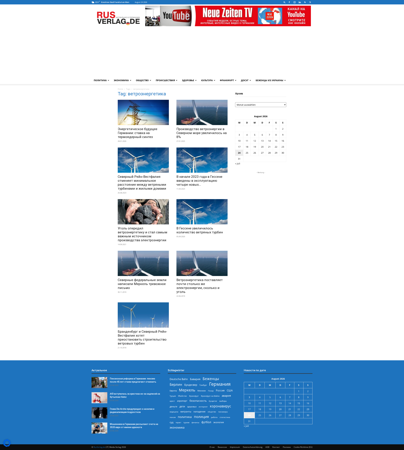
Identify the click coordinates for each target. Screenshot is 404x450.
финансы (195, 422)
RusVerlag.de (99, 447)
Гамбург (203, 385)
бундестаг (213, 401)
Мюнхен (201, 390)
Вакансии (222, 447)
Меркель (187, 390)
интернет (203, 406)
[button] (284, 2)
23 (283, 146)
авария (226, 395)
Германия (220, 384)
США (230, 390)
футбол (206, 422)
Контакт (276, 447)
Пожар (211, 391)
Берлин (176, 384)
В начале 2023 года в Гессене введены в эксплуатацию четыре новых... (199, 180)
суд (171, 422)
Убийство (182, 396)
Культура (207, 80)
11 (247, 140)
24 (239, 152)
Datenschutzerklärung (252, 447)
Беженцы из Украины (269, 80)
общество (212, 412)
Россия (220, 390)
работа (214, 417)
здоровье (191, 406)
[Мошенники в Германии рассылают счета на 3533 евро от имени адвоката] (99, 428)
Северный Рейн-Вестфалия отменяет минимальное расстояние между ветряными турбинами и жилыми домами (142, 182)
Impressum (235, 447)
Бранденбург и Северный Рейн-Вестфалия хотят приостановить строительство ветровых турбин (142, 337)
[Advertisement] (202, 53)
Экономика (121, 80)
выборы (223, 401)
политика (185, 416)
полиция (201, 416)
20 (262, 146)
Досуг (245, 80)
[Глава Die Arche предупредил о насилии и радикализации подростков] (99, 412)
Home (120, 89)
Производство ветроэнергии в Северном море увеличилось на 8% (201, 133)
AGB (267, 447)
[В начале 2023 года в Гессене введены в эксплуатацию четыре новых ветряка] (202, 160)
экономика (177, 427)
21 (269, 146)
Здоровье (188, 80)
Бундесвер (190, 385)
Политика (100, 80)
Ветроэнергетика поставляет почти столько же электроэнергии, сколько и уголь (199, 286)
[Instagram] (294, 2)
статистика (225, 417)
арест (172, 401)
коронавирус (220, 406)
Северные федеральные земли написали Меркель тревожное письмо (142, 284)
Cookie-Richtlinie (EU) (303, 447)
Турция (173, 396)
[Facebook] (289, 2)
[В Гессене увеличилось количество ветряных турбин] (202, 211)
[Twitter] (310, 2)
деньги (173, 406)
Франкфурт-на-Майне (210, 396)
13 (262, 140)
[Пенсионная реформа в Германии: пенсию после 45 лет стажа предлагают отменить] (99, 382)
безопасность (198, 400)
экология (218, 422)
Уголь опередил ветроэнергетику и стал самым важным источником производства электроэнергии (142, 234)
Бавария (195, 379)
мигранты (185, 411)
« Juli (237, 163)
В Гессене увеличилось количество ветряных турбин (199, 230)
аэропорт (182, 400)
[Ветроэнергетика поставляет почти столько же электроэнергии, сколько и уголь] (202, 263)
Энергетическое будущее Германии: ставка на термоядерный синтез (137, 133)
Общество (142, 80)
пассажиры (223, 412)
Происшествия (165, 80)
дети (182, 406)
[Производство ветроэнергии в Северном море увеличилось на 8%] (202, 112)
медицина (174, 412)
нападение (199, 411)
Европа (173, 390)
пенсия (173, 417)
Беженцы (211, 378)
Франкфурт (227, 80)
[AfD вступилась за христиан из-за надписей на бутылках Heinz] (99, 397)
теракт (178, 422)
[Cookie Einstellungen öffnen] (7, 446)
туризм (186, 422)
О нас (212, 447)
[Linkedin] (299, 2)
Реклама (287, 447)
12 (254, 140)
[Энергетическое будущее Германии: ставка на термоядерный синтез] (143, 112)
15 (276, 140)
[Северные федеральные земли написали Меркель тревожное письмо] (143, 263)
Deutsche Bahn (179, 379)
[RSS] (305, 2)
